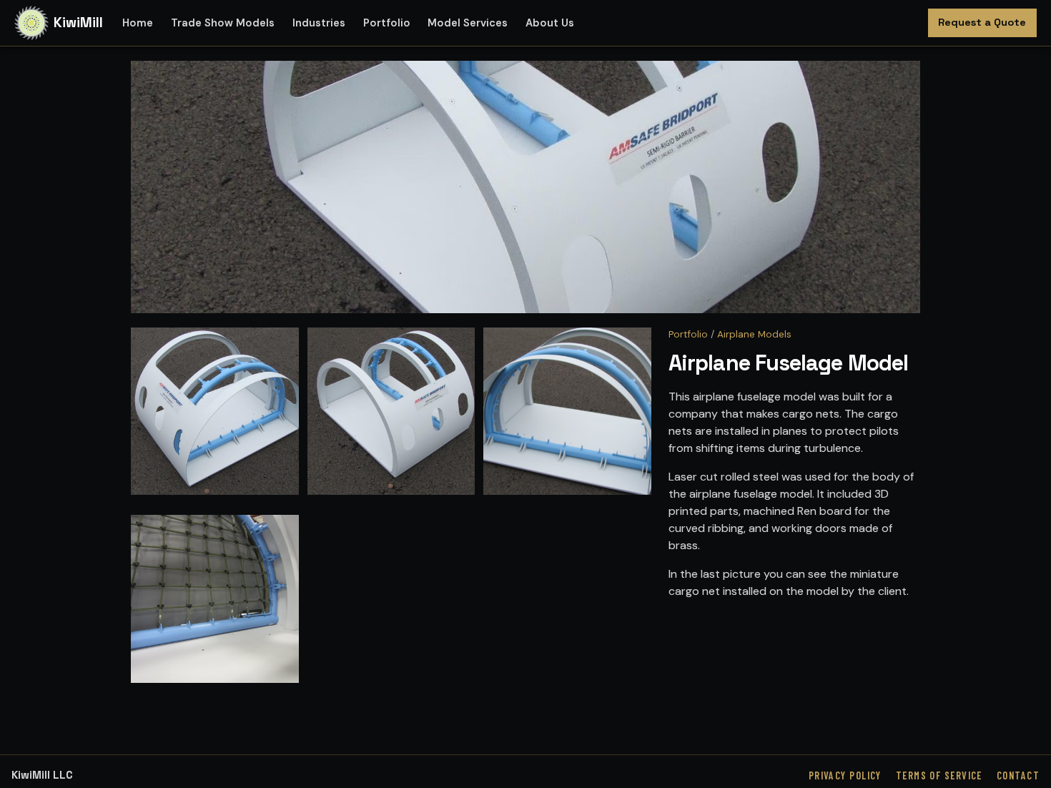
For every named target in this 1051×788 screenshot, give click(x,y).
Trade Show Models (223, 23)
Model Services (468, 23)
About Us (550, 23)
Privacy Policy (845, 775)
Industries (318, 23)
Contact (1018, 775)
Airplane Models (754, 334)
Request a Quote (982, 22)
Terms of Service (939, 775)
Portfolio (386, 23)
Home (137, 23)
